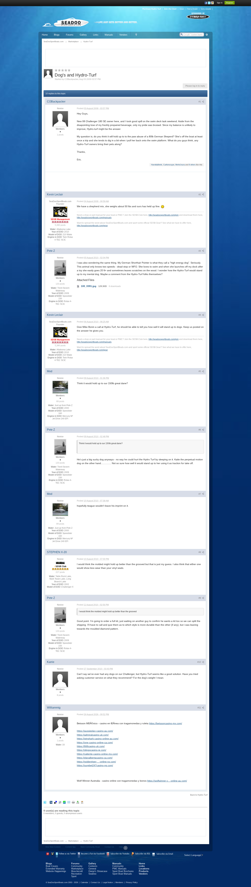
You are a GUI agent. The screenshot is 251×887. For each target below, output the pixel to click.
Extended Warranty (55, 868)
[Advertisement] (126, 57)
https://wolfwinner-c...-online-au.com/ (167, 780)
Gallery (83, 34)
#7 (200, 494)
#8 (200, 552)
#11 (199, 707)
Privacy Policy (132, 882)
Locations (144, 868)
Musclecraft (77, 871)
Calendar (84, 882)
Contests (92, 866)
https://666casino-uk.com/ (91, 746)
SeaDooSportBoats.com (54, 841)
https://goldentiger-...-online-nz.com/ (96, 761)
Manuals (109, 34)
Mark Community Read (90, 847)
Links (95, 34)
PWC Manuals (119, 868)
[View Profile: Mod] (60, 387)
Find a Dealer (192, 9)
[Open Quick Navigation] (136, 34)
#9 (200, 598)
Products (143, 871)
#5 (200, 371)
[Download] (77, 802)
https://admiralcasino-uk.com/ (93, 734)
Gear (182, 9)
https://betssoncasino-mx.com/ (165, 723)
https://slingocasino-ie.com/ (91, 750)
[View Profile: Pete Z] (60, 268)
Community (76, 866)
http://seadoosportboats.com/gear (92, 225)
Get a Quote (206, 9)
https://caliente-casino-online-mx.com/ (97, 754)
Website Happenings (56, 871)
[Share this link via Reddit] (60, 802)
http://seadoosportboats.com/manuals (94, 217)
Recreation (76, 873)
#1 (200, 101)
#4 (200, 315)
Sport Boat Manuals (122, 873)
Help (121, 847)
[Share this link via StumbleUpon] (64, 802)
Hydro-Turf (88, 841)
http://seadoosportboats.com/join (164, 215)
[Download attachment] (78, 286)
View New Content (52, 847)
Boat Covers (52, 866)
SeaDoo (92, 873)
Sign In (219, 3)
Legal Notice (108, 882)
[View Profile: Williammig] (60, 724)
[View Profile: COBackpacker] (60, 119)
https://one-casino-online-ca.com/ (95, 742)
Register (229, 3)
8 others (192, 165)
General (92, 868)
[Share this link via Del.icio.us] (55, 802)
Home (45, 34)
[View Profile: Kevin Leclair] (60, 211)
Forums (69, 34)
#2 (200, 194)
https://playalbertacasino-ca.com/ (95, 757)
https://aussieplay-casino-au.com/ (95, 731)
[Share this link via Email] (68, 802)
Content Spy (70, 847)
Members (119, 882)
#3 (200, 251)
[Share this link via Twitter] (45, 802)
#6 (200, 430)
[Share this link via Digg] (51, 802)
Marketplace (73, 841)
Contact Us (109, 847)
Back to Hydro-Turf (198, 795)
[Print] (73, 802)
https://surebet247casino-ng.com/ (95, 765)
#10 (199, 662)
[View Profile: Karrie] (60, 679)
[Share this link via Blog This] (82, 802)
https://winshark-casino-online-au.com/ (97, 738)
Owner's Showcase (97, 871)
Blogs (57, 34)
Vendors (123, 34)
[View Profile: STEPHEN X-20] (60, 562)
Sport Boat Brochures (123, 871)
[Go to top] (125, 848)
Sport (73, 876)
